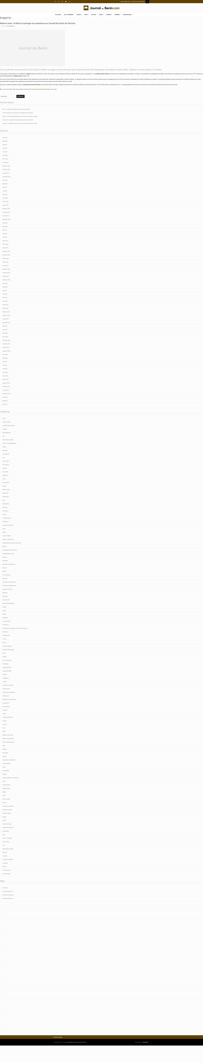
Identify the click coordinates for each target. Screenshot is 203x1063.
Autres (4, 479)
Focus (3, 653)
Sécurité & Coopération (8, 806)
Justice (4, 713)
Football (4, 656)
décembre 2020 (6, 340)
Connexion (5, 887)
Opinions (108, 14)
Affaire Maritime (6, 432)
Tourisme (4, 856)
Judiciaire (4, 710)
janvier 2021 (5, 336)
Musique (4, 749)
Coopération (5, 521)
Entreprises (5, 617)
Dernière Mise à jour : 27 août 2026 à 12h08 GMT (132, 1)
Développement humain (8, 553)
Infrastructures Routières (8, 692)
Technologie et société (7, 848)
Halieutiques (5, 678)
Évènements (5, 624)
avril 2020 (4, 368)
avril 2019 (4, 404)
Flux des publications (7, 891)
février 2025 (5, 201)
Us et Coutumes (6, 870)
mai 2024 (4, 233)
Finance (4, 642)
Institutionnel (5, 696)
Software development (8, 827)
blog (3, 500)
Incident (4, 681)
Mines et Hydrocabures (8, 738)
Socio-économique (6, 824)
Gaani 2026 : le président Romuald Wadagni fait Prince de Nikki (17, 120)
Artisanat (4, 468)
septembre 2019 (6, 393)
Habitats (4, 674)
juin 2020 (4, 361)
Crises (3, 528)
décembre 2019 (6, 383)
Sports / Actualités (7, 838)
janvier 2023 (5, 265)
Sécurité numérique (7, 809)
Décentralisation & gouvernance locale (11, 543)
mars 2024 (5, 240)
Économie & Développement (9, 585)
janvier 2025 (5, 205)
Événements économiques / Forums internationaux (15, 628)
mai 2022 (4, 294)
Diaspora (4, 557)
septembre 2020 (6, 351)
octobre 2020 (5, 347)
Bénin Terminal (6, 489)
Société (78, 14)
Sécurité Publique (6, 813)
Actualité (4, 429)
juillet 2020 (5, 358)
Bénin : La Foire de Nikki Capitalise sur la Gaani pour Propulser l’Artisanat (20, 116)
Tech (3, 845)
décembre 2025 (6, 166)
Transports (5, 863)
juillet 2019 (5, 400)
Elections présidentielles (8, 603)
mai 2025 (4, 191)
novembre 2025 (6, 169)
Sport (86, 14)
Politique (58, 14)
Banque (4, 486)
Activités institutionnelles (8, 425)
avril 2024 (4, 237)
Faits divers (5, 631)
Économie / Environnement (9, 582)
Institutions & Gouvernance (9, 699)
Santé (101, 14)
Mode (3, 745)
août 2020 (5, 354)
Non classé (5, 752)
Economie (4, 578)
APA (3, 457)
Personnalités (5, 770)
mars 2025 (5, 198)
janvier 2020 (5, 379)
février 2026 (5, 159)
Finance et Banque (7, 646)
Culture (93, 14)
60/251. (118, 84)
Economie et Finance (7, 589)
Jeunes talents (6, 706)
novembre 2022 (6, 272)
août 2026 (5, 137)
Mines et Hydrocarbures (8, 742)
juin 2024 (4, 230)
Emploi (4, 610)
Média (3, 731)
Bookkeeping (5, 503)
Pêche (3, 767)
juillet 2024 (5, 226)
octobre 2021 (5, 319)
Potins (4, 781)
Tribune (4, 866)
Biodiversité (5, 493)
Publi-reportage (6, 784)
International (127, 14)
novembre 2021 (6, 315)
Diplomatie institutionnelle (8, 564)
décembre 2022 (6, 269)
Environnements (6, 621)
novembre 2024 (6, 212)
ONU (55, 89)
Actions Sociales (6, 422)
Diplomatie (5, 560)
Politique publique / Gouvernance (10, 777)
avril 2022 (4, 297)
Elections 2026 (6, 599)
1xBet (3, 418)
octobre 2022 (5, 276)
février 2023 (5, 262)
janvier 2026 (5, 162)
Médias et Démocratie (7, 735)
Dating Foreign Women (8, 539)
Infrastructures (6, 688)
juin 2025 (4, 187)
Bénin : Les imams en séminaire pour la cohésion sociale (16, 109)
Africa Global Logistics (7, 439)
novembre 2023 (6, 255)
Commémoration (6, 518)
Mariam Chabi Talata (41, 89)
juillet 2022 (5, 287)
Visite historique (6, 873)
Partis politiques (6, 763)
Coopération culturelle (7, 525)
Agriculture (5, 450)
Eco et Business (68, 14)
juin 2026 (4, 144)
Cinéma (4, 514)
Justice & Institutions (7, 717)
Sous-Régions (5, 831)
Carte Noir (4, 507)
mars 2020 (5, 372)
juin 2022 (4, 290)
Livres (3, 728)
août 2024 (5, 223)
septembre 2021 (6, 322)
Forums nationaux (6, 660)
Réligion (4, 792)
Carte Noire (5, 511)
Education (4, 592)
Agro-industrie (5, 454)
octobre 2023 (5, 258)
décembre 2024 (6, 208)
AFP (3, 436)
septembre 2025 (6, 176)
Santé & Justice (6, 799)
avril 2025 (4, 194)
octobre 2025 (5, 173)
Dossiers (117, 14)
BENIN (21, 89)
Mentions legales (58, 1037)
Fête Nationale (6, 635)
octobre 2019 (5, 390)
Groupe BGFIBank (6, 667)
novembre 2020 (6, 344)
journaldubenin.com (71, 1042)
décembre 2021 (6, 311)
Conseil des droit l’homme (29, 89)
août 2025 (5, 180)
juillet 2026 (5, 141)
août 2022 (5, 283)
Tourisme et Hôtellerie (7, 859)
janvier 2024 (5, 247)
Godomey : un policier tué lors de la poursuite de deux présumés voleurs (19, 123)
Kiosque (4, 720)
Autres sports (5, 482)
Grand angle (5, 664)
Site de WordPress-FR (7, 898)
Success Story (5, 841)
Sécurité (4, 802)
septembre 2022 (6, 279)
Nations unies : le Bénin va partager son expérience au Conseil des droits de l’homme (37, 23)
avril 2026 (4, 151)
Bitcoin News (5, 496)
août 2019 (5, 397)
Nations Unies (50, 89)
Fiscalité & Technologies (8, 649)
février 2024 (5, 244)
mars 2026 (5, 155)
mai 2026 (4, 148)
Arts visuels (5, 471)
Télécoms (4, 852)
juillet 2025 (5, 183)
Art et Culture (5, 461)
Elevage (4, 607)
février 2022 (5, 304)
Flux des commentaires (8, 895)
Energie (4, 614)
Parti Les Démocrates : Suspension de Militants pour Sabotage (17, 112)
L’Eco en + (4, 724)
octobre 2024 (5, 215)
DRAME (4, 571)
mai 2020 (4, 365)
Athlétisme (5, 475)
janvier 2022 (5, 308)
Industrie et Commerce (8, 685)
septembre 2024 (6, 219)
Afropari (4, 447)
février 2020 (5, 376)
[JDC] (101, 8)
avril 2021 (4, 326)
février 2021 (5, 333)
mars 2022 (5, 301)
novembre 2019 (6, 386)
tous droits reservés (81, 1042)
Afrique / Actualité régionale (9, 443)
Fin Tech (4, 639)
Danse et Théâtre (6, 535)
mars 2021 (5, 329)
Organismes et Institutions (8, 760)
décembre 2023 (6, 251)
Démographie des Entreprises (9, 550)
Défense (4, 546)
